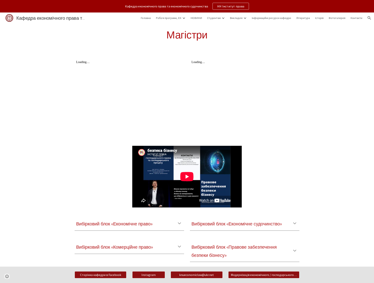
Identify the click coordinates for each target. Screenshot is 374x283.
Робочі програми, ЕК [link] (168, 18)
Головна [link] (146, 18)
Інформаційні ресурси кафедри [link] (271, 18)
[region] (187, 6)
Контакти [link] (356, 18)
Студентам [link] (214, 18)
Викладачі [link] (236, 18)
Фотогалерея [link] (337, 18)
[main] (187, 34)
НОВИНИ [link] (196, 18)
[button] (369, 18)
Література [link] (303, 18)
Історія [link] (319, 18)
